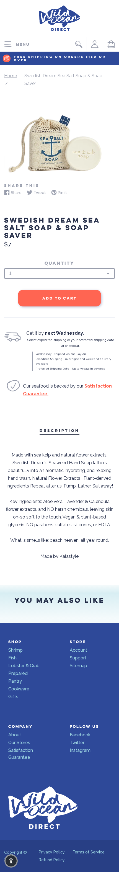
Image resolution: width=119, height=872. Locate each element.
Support (78, 658)
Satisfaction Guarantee (20, 754)
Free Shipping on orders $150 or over (60, 58)
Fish (12, 658)
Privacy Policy (52, 852)
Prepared (18, 673)
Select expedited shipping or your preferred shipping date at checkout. (70, 343)
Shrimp (15, 650)
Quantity (59, 263)
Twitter (77, 742)
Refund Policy (52, 860)
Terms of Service (89, 852)
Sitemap (78, 665)
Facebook (80, 734)
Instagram (80, 750)
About (14, 734)
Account (78, 650)
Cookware (18, 689)
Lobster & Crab (24, 665)
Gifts (13, 696)
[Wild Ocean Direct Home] (59, 32)
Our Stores (19, 742)
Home (10, 75)
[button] (11, 861)
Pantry (15, 681)
